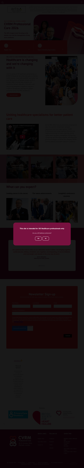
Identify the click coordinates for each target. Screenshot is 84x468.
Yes (38, 238)
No (45, 238)
